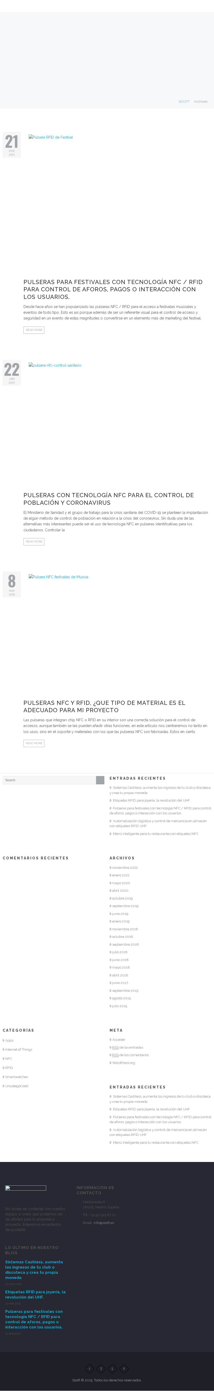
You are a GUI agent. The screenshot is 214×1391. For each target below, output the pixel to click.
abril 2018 (120, 975)
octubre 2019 (122, 898)
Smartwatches (16, 1077)
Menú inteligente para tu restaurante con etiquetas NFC (155, 834)
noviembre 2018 (125, 929)
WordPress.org (123, 1063)
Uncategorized (16, 1086)
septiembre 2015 (125, 991)
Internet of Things (18, 1049)
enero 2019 (121, 921)
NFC (8, 1059)
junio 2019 (120, 914)
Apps (9, 1040)
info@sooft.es (104, 1223)
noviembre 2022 (125, 868)
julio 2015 (119, 1006)
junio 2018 (120, 960)
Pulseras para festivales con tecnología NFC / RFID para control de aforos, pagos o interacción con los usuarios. (113, 289)
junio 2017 (120, 983)
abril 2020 (120, 891)
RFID (9, 1068)
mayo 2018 (121, 967)
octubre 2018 (122, 937)
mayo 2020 (121, 883)
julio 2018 (120, 952)
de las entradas (127, 1047)
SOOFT (184, 101)
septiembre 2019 (125, 906)
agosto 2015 (121, 998)
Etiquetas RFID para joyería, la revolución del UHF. (152, 800)
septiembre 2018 (125, 944)
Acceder (118, 1040)
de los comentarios (130, 1055)
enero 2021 (120, 875)
